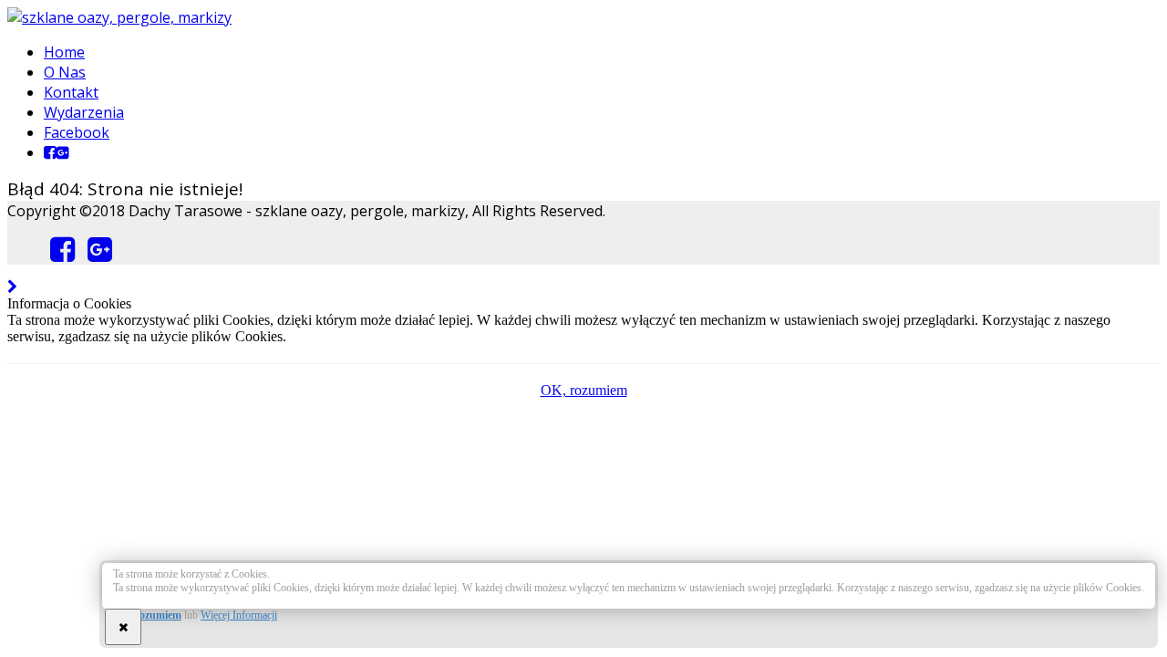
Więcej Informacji (239, 615)
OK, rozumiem (147, 615)
